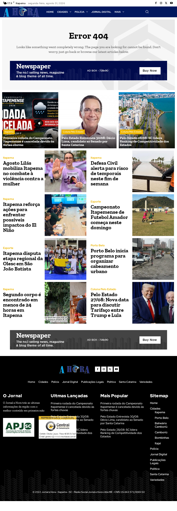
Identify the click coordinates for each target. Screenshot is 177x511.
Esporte (96, 201)
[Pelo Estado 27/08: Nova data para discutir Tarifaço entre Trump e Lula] (153, 303)
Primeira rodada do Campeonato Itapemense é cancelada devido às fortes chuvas (72, 407)
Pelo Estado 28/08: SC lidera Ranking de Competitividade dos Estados (71, 433)
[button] (147, 11)
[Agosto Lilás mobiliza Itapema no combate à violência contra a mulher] (65, 171)
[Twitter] (166, 3)
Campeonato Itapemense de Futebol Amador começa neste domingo (109, 217)
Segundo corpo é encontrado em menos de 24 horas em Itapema (22, 304)
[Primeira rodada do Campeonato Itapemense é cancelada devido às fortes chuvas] (30, 120)
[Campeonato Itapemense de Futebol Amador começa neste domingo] (153, 215)
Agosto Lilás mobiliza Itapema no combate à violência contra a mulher (23, 173)
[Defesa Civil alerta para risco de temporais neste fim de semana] (153, 171)
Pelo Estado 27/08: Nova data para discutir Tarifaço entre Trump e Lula (110, 304)
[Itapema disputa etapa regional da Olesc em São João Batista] (65, 259)
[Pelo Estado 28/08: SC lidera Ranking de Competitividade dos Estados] (147, 120)
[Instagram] (161, 3)
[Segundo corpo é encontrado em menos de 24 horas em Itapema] (65, 303)
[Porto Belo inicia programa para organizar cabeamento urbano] (153, 259)
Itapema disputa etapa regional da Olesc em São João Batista (23, 261)
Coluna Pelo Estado (73, 131)
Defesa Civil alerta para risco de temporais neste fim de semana (109, 173)
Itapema (9, 131)
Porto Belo (98, 245)
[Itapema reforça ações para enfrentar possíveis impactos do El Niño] (65, 215)
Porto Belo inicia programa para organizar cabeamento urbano (109, 260)
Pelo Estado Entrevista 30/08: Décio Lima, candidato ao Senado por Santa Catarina (72, 420)
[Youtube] (171, 3)
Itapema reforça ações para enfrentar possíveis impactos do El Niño (21, 217)
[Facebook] (155, 3)
